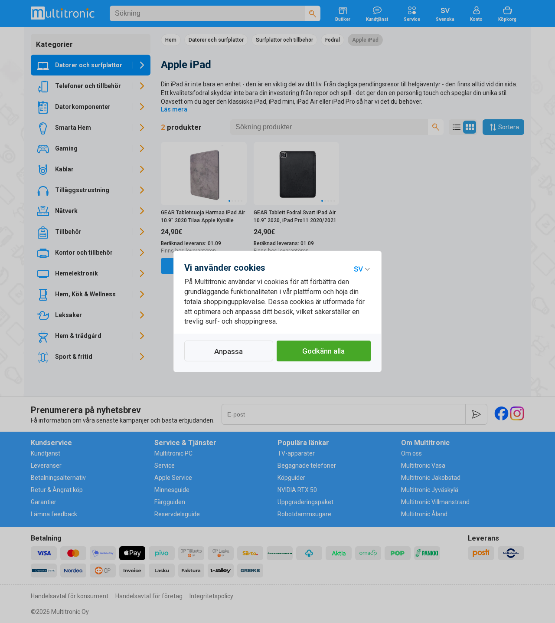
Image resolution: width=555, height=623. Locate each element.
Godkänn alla (323, 351)
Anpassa (228, 351)
